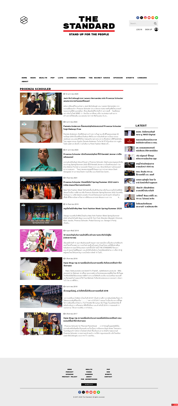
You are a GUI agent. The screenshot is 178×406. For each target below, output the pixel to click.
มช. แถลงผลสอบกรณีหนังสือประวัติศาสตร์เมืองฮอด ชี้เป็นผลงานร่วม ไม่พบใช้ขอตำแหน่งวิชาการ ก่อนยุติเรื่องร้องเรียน (147, 149)
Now (108, 372)
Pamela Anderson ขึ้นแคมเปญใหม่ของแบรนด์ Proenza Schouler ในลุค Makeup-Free (92, 127)
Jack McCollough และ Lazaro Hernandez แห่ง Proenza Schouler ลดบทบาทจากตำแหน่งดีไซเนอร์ (93, 99)
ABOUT (25, 81)
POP (52, 78)
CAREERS (142, 78)
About (89, 376)
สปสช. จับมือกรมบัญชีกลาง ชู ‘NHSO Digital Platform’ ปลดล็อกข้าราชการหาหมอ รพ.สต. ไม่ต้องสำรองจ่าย (146, 133)
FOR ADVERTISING (89, 379)
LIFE (60, 78)
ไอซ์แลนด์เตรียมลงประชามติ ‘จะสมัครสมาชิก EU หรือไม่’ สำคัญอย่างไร (146, 205)
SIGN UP (148, 29)
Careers (89, 374)
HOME (24, 78)
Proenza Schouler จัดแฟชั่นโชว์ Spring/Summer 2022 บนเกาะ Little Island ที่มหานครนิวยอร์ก (91, 183)
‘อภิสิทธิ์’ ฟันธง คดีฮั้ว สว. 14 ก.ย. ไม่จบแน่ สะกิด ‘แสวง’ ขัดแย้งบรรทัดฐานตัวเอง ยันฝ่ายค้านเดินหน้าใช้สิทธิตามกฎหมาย (147, 197)
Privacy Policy (69, 376)
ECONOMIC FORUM (76, 78)
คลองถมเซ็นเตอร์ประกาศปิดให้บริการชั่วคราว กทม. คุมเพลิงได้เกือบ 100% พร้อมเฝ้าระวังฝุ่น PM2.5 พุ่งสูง (146, 141)
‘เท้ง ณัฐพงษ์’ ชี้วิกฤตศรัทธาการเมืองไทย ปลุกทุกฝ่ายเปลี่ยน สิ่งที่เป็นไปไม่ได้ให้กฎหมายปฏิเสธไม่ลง (146, 157)
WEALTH (43, 78)
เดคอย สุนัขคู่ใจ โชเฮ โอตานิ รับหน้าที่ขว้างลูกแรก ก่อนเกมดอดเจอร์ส (146, 181)
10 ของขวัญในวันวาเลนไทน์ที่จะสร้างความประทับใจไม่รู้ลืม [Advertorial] (87, 236)
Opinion (69, 374)
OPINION (118, 78)
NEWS (33, 78)
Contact (108, 376)
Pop (108, 369)
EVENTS (130, 78)
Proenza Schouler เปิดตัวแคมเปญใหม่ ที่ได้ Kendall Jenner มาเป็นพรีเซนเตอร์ (92, 155)
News (69, 369)
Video (89, 372)
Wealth (89, 369)
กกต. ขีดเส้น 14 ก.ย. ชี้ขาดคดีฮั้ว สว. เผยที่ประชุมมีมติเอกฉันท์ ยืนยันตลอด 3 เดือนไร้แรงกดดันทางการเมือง (147, 173)
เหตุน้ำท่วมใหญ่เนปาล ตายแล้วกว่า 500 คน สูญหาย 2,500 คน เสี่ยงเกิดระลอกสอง (146, 165)
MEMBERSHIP (89, 384)
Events (108, 374)
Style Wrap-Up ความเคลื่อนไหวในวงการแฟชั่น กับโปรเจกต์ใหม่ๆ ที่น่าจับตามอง (92, 264)
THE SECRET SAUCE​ (99, 78)
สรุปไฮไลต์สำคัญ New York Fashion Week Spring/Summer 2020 (92, 208)
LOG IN (139, 29)
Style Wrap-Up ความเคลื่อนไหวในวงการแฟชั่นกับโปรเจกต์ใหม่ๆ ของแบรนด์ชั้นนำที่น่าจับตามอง (92, 319)
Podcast (69, 372)
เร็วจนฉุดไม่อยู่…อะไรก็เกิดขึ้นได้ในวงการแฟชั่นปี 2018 (85, 290)
